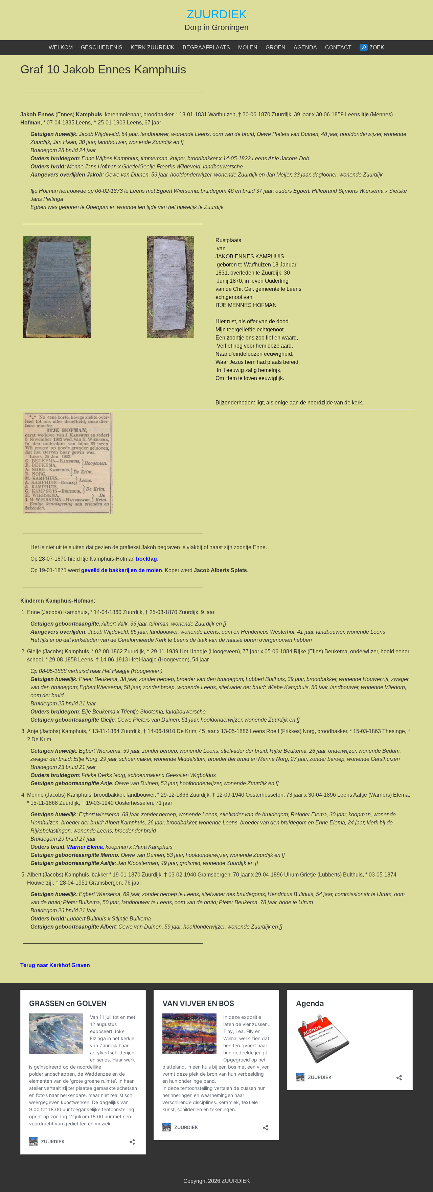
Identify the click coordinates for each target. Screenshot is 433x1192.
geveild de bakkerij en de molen (121, 570)
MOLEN (247, 47)
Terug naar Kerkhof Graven (55, 965)
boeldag (146, 559)
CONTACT (338, 47)
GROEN (276, 47)
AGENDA (305, 47)
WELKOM (61, 47)
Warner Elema (85, 847)
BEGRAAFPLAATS (206, 47)
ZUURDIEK (217, 14)
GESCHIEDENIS (101, 47)
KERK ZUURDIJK (153, 47)
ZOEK (376, 47)
